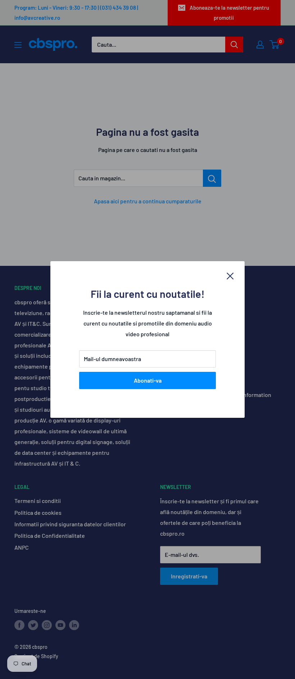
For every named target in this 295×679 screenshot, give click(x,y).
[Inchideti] (230, 275)
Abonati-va (148, 380)
